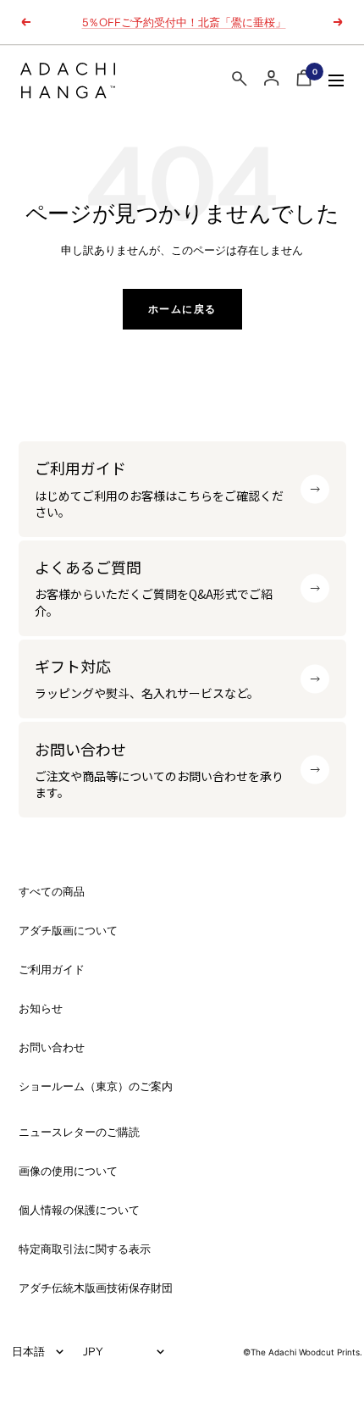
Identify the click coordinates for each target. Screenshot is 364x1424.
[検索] (239, 81)
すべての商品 (52, 891)
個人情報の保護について (79, 1210)
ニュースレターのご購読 (79, 1132)
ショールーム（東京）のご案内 (96, 1086)
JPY (93, 1351)
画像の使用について (68, 1171)
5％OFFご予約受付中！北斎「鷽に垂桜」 (184, 22)
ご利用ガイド (52, 969)
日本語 (28, 1351)
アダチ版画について (68, 930)
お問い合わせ (52, 1047)
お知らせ (41, 1008)
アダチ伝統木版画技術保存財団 (96, 1288)
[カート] (304, 80)
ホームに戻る (182, 308)
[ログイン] (271, 78)
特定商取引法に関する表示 (85, 1249)
